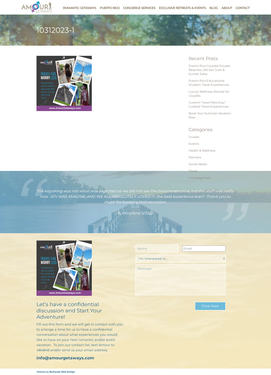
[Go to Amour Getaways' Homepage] (36, 11)
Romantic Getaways (79, 8)
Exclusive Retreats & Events (182, 8)
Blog (213, 8)
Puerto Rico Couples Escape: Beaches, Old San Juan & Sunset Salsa (210, 70)
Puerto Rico (110, 8)
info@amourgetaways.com (65, 357)
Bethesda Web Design (62, 371)
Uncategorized (200, 178)
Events (194, 144)
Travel (193, 171)
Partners (195, 157)
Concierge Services (139, 8)
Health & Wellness (202, 150)
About (226, 8)
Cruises (194, 137)
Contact (243, 8)
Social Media (198, 164)
